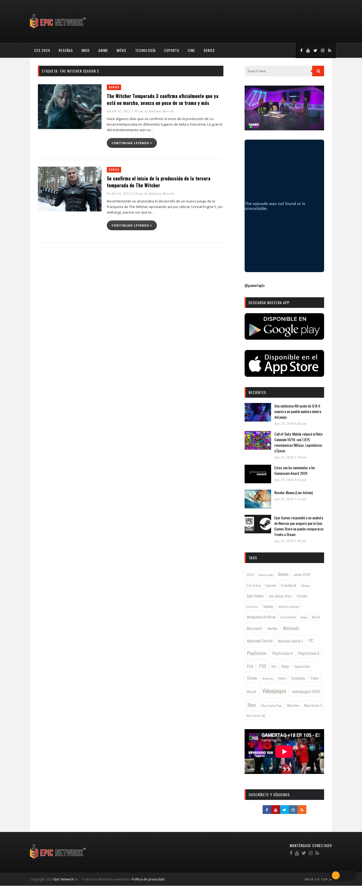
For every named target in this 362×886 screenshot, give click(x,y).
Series (209, 50)
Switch (282, 678)
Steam (252, 678)
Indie (85, 50)
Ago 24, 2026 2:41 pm (290, 499)
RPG (273, 666)
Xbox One (293, 705)
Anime (103, 50)
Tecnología (145, 50)
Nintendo (291, 628)
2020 (250, 574)
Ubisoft (251, 691)
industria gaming (288, 606)
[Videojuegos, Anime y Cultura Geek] (58, 28)
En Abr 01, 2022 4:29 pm (125, 193)
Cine (191, 50)
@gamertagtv (254, 285)
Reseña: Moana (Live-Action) (293, 492)
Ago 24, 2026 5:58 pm (290, 457)
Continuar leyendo (131, 143)
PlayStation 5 (308, 653)
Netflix (272, 628)
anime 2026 (302, 574)
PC (311, 640)
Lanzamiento (288, 617)
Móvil (122, 50)
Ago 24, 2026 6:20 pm (290, 423)
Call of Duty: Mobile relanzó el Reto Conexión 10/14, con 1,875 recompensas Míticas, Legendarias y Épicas (298, 442)
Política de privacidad (148, 879)
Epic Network (63, 879)
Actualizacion (266, 575)
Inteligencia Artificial (261, 616)
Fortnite (302, 596)
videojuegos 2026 (306, 691)
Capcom (270, 585)
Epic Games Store (280, 596)
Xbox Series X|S (255, 716)
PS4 (250, 666)
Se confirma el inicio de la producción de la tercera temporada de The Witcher (158, 182)
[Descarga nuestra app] (284, 338)
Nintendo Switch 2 (290, 641)
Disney (305, 585)
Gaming (268, 606)
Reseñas (66, 50)
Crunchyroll (288, 585)
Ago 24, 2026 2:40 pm (290, 540)
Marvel (316, 617)
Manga (304, 617)
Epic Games (255, 596)
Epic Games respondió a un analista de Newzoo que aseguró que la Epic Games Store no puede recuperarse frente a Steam (298, 526)
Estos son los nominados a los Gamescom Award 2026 (294, 470)
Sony (285, 666)
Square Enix (302, 666)
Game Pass (252, 606)
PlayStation (256, 653)
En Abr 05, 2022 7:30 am (125, 111)
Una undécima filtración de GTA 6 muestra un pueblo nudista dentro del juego (297, 411)
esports (171, 50)
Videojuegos (274, 691)
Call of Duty (253, 585)
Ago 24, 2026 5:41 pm (290, 479)
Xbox (251, 704)
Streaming (267, 678)
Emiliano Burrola (161, 111)
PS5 (262, 665)
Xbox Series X (313, 705)
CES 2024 (42, 50)
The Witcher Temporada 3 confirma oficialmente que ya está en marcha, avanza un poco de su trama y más (162, 99)
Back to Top (317, 879)
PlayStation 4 (282, 653)
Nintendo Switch (260, 641)
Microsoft (254, 628)
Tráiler (314, 678)
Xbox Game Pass (271, 705)
